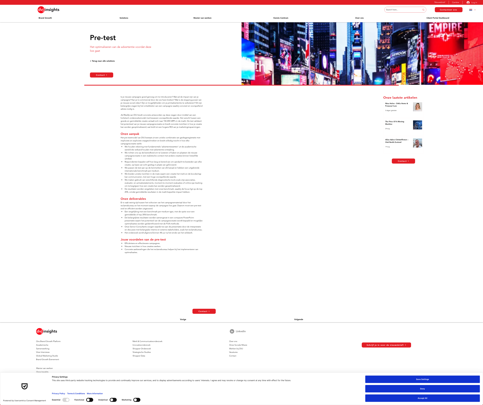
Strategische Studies (142, 352)
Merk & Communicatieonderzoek (147, 341)
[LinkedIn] (232, 331)
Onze (39, 372)
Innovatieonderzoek (141, 345)
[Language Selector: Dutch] (472, 10)
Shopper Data (139, 356)
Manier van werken (44, 368)
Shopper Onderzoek (142, 348)
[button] (45, 18)
